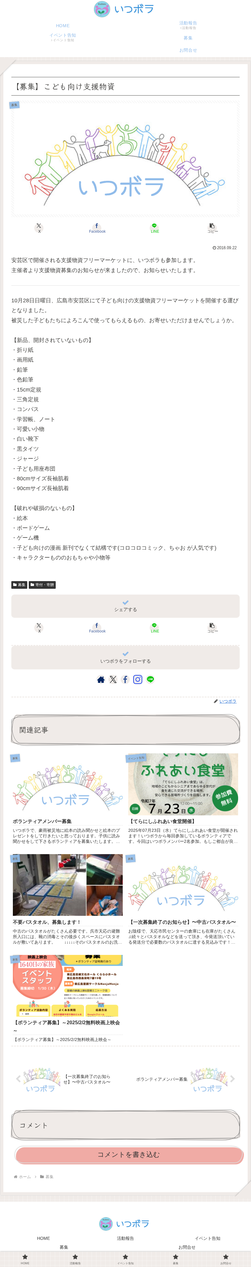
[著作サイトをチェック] (101, 679)
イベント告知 (207, 1238)
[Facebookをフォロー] (125, 679)
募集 (21, 585)
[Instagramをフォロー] (138, 679)
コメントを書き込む (128, 1154)
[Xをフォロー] (113, 679)
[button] (212, 228)
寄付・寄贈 (45, 585)
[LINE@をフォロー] (150, 679)
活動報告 (125, 1238)
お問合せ (187, 1247)
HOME (43, 1238)
